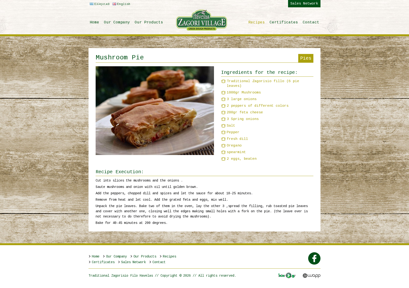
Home (94, 22)
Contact (311, 22)
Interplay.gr (287, 276)
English (123, 4)
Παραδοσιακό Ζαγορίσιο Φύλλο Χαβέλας (201, 20)
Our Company (117, 22)
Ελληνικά (102, 4)
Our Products (149, 22)
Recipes (256, 22)
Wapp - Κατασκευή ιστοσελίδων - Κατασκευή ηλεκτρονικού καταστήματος (311, 275)
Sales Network (304, 4)
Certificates (284, 22)
